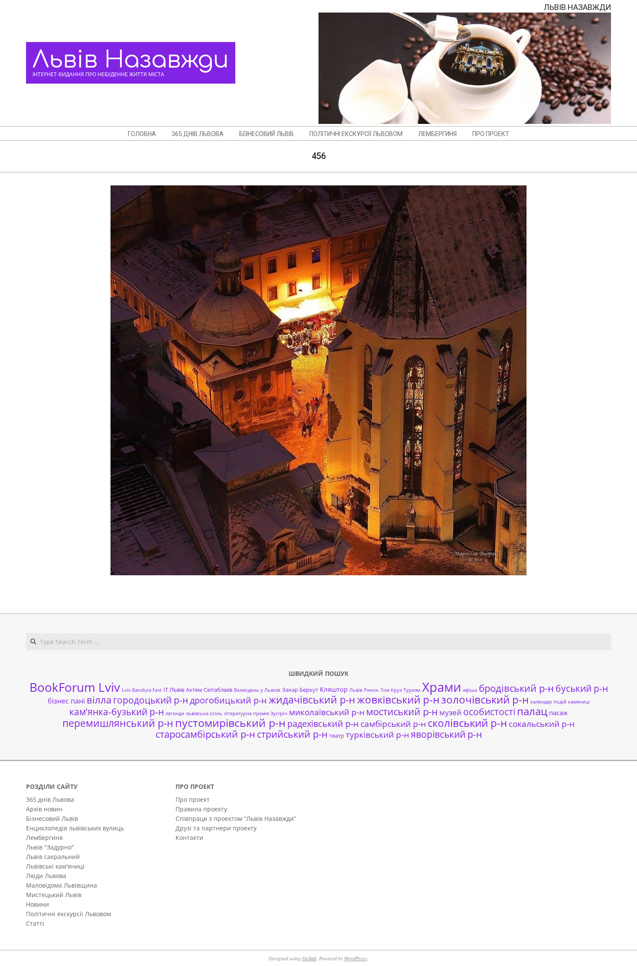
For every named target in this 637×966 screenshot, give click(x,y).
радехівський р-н (323, 723)
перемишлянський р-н (117, 723)
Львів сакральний (53, 857)
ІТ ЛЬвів (173, 690)
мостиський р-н (402, 711)
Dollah (309, 958)
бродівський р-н (516, 687)
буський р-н (582, 688)
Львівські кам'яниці (55, 866)
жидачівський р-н (312, 700)
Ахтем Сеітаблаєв (209, 690)
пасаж (558, 712)
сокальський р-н (542, 723)
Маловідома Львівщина (61, 885)
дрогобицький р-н (228, 700)
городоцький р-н (150, 700)
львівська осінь (204, 713)
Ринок (371, 690)
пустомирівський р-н (230, 723)
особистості (489, 712)
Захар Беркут (300, 690)
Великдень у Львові (257, 690)
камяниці (579, 702)
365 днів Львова (50, 799)
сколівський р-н (467, 723)
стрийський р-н (292, 734)
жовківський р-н (398, 699)
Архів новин (44, 809)
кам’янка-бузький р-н (116, 712)
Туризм (411, 690)
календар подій (548, 702)
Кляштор (334, 689)
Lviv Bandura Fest (142, 690)
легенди (175, 713)
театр (336, 735)
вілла (99, 700)
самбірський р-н (393, 723)
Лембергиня (44, 837)
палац (532, 711)
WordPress (355, 958)
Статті (35, 923)
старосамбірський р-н (205, 734)
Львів (355, 690)
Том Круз (391, 690)
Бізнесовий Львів (52, 818)
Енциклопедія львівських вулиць (75, 828)
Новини (37, 904)
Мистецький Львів (53, 895)
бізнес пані (66, 701)
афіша (470, 690)
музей (450, 712)
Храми (441, 687)
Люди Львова (46, 876)
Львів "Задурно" (50, 847)
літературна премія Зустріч (255, 713)
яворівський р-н (446, 734)
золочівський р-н (485, 700)
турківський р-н (377, 734)
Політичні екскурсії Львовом (68, 914)
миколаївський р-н (326, 712)
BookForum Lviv (74, 687)
